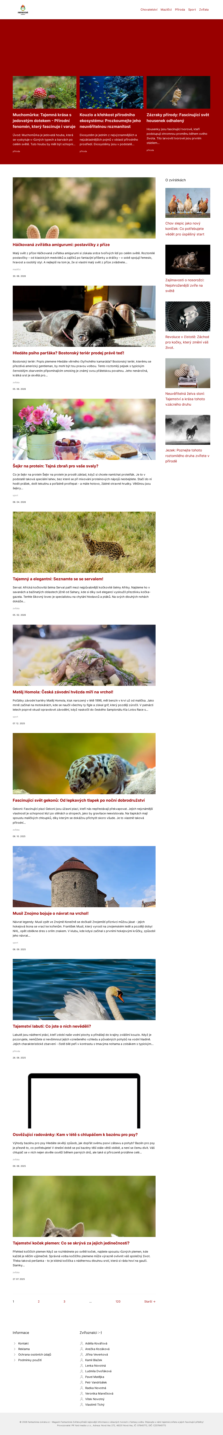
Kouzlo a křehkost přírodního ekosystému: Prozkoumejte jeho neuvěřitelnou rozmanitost (110, 120)
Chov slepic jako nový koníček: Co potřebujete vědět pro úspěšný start (184, 228)
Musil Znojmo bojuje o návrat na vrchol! (51, 913)
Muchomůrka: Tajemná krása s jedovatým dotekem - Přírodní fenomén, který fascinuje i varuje (44, 120)
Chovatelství (149, 9)
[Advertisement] (111, 51)
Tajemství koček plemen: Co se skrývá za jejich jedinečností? (71, 1243)
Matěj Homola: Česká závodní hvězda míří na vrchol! (63, 692)
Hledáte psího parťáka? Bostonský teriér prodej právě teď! (68, 353)
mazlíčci (17, 269)
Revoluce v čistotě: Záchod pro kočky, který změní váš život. (187, 342)
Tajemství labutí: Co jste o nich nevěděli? (52, 1026)
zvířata (16, 382)
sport (15, 495)
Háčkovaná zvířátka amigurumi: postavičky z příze (61, 244)
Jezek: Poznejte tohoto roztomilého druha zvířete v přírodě (187, 455)
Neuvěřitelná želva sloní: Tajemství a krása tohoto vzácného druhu (185, 399)
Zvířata (204, 9)
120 (118, 1301)
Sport (192, 9)
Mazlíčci (166, 9)
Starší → (150, 1301)
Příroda (180, 9)
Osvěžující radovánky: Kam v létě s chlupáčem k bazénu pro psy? (75, 1134)
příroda (16, 151)
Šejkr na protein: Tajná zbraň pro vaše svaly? (55, 466)
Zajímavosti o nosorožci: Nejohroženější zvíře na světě (184, 285)
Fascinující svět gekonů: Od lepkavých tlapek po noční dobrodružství (79, 800)
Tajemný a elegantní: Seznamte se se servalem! (58, 579)
